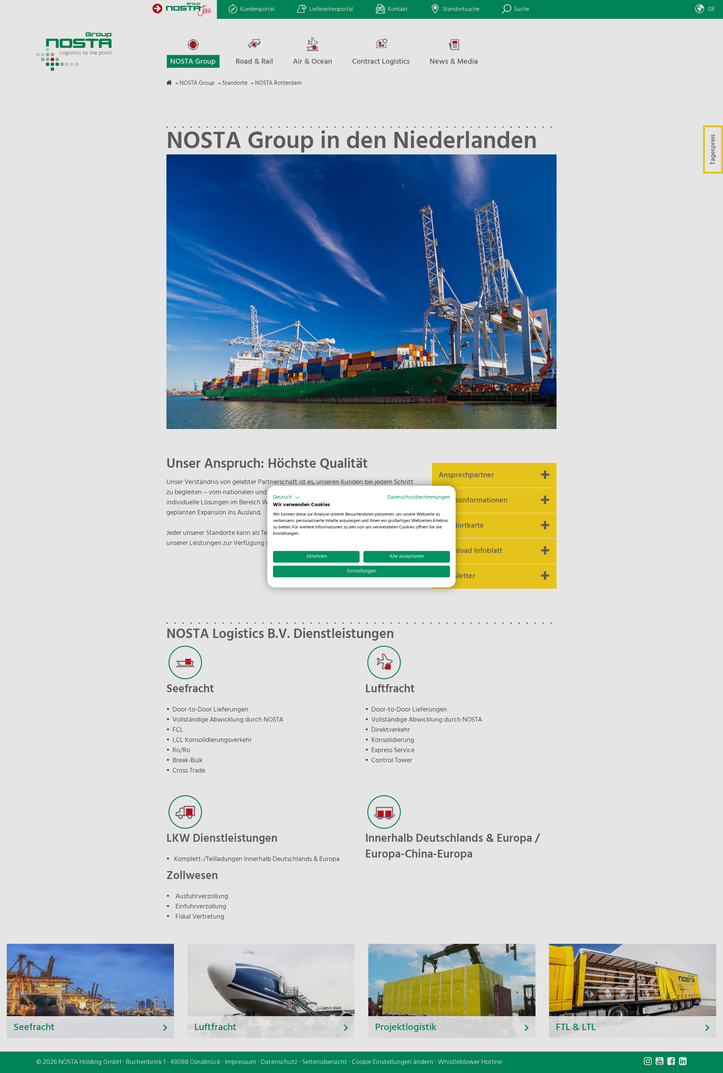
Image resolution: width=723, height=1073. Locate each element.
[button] (286, 497)
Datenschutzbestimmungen (418, 497)
